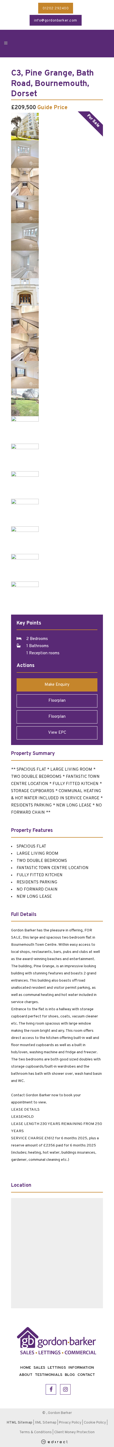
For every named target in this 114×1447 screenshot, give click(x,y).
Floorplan (57, 700)
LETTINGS (57, 1367)
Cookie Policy (95, 1423)
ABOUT (25, 1375)
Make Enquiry (57, 684)
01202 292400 (56, 8)
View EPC (57, 732)
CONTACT (86, 1375)
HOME (25, 1367)
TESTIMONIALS (48, 1375)
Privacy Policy (70, 1423)
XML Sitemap (45, 1423)
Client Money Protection (74, 1432)
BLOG (70, 1375)
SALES (39, 1367)
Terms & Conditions (35, 1432)
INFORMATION (81, 1367)
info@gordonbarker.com (55, 20)
